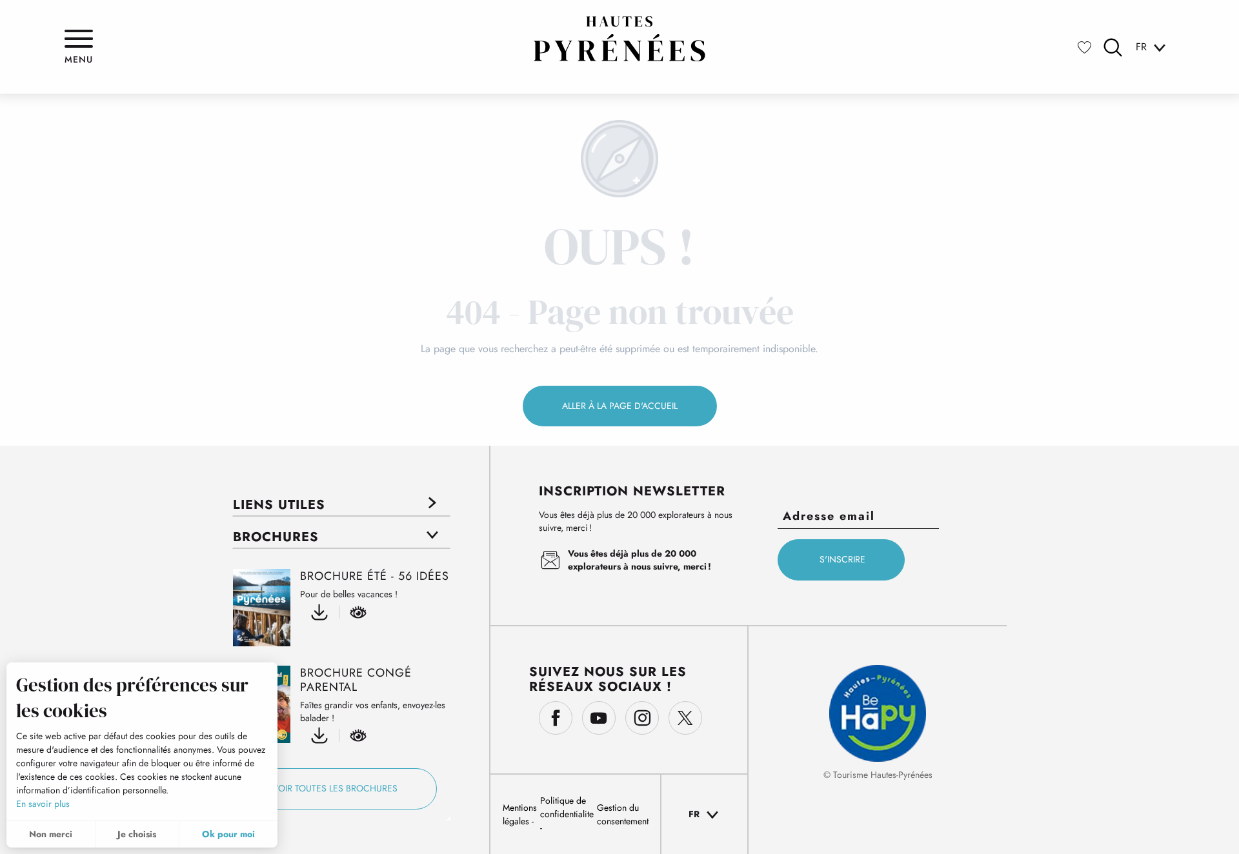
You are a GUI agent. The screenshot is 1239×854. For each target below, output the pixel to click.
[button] (1112, 47)
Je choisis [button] (136, 834)
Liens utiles (279, 504)
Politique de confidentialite (567, 807)
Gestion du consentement (623, 814)
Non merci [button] (50, 834)
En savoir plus (43, 803)
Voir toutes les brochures (335, 788)
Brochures (276, 537)
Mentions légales (520, 814)
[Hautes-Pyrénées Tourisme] (619, 38)
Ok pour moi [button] (228, 834)
